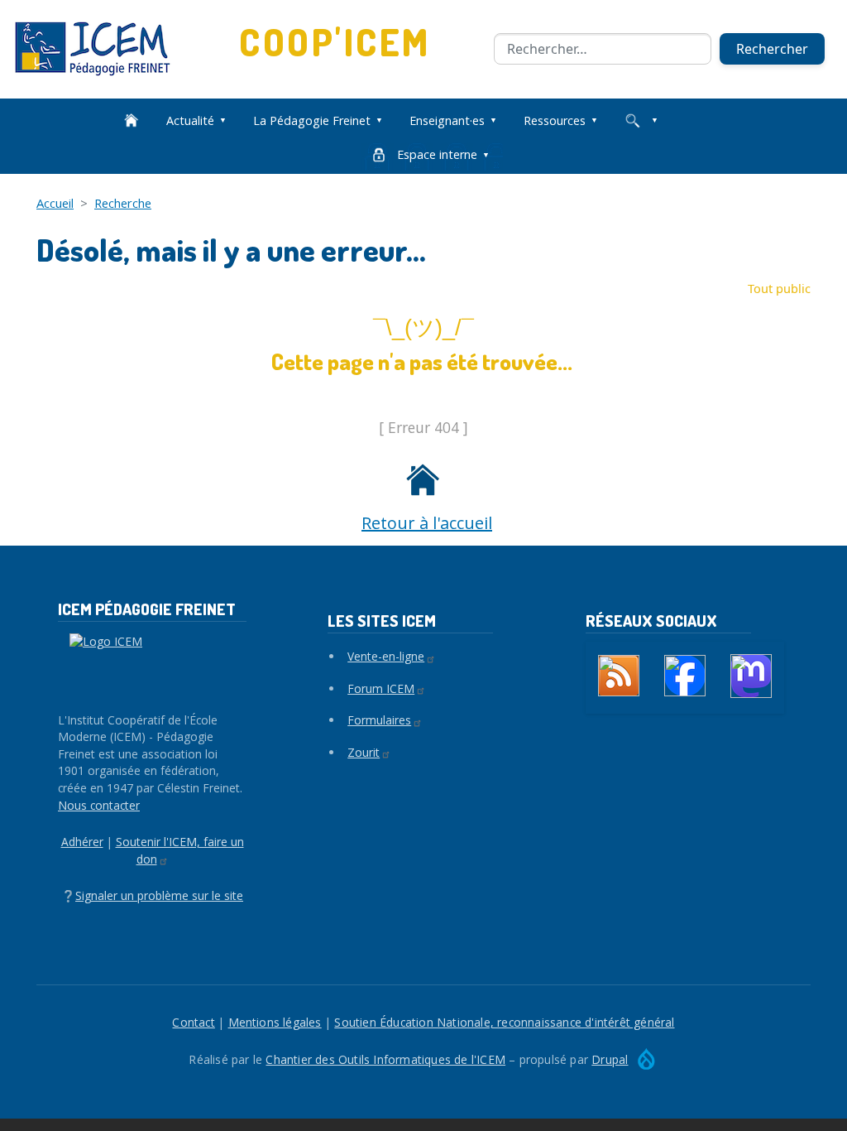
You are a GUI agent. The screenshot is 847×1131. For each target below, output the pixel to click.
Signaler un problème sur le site (159, 895)
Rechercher (772, 49)
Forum (380, 688)
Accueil (55, 203)
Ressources (555, 120)
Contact (193, 1022)
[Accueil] (99, 49)
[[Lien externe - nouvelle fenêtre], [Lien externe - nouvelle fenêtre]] (685, 675)
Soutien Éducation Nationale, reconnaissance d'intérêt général (504, 1022)
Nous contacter (99, 805)
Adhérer (82, 841)
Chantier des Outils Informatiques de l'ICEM (385, 1059)
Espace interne (437, 154)
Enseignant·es (447, 120)
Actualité (190, 120)
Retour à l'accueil (426, 523)
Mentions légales (275, 1022)
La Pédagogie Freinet (312, 120)
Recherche (122, 203)
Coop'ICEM (335, 41)
